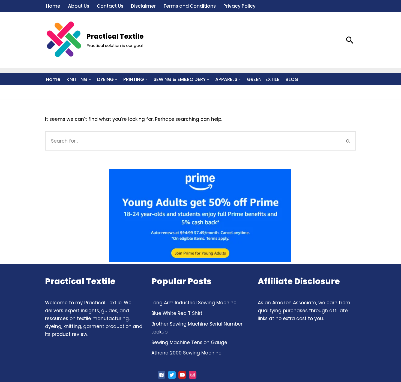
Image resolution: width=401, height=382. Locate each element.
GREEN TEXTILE (263, 79)
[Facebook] (161, 375)
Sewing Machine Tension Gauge (189, 342)
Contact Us (110, 6)
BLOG (292, 79)
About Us (78, 6)
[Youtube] (182, 375)
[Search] (349, 40)
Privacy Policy (239, 6)
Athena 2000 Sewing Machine (186, 353)
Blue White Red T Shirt (176, 313)
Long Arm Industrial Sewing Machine (194, 302)
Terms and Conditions (189, 6)
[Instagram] (192, 375)
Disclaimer (143, 6)
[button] (90, 79)
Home (53, 6)
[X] (172, 375)
